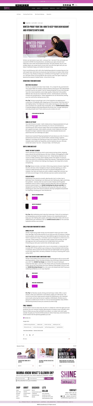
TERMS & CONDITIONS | (63, 402)
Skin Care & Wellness (39, 14)
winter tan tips (47, 324)
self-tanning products (50, 327)
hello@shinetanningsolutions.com (68, 397)
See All (74, 345)
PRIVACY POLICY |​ (27, 402)
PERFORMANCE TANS (47, 398)
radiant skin (39, 324)
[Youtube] (63, 5)
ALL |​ (20, 402)
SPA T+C (71, 402)
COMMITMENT (26, 393)
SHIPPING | (44, 402)
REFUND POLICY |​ (36, 402)
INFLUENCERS (45, 393)
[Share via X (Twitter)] (26, 335)
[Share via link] (33, 335)
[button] (17, 5)
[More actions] (69, 23)
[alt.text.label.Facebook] (66, 5)
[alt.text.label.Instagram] (68, 5)
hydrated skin (60, 327)
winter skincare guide (38, 327)
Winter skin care (27, 327)
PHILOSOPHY (26, 390)
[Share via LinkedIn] (29, 335)
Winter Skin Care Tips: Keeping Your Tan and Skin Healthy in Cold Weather (66, 361)
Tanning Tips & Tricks (27, 14)
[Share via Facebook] (23, 335)
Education (49, 14)
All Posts (19, 14)
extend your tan (56, 324)
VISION (25, 391)
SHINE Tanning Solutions (29, 324)
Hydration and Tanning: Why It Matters (24, 361)
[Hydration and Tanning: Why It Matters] (26, 353)
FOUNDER (26, 396)
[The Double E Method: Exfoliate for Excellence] (46, 353)
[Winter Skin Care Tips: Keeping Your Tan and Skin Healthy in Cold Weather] (67, 353)
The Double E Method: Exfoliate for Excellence (46, 361)
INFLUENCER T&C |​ (52, 402)
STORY (25, 395)
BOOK (33, 396)
